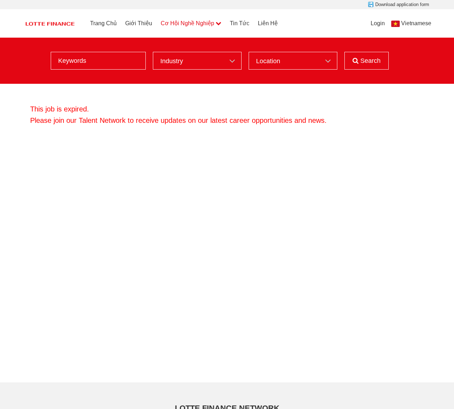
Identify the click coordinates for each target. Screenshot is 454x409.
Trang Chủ (103, 23)
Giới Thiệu (138, 23)
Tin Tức (239, 23)
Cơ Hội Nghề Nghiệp (187, 23)
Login (378, 23)
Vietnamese (416, 23)
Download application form (402, 4)
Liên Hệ (268, 23)
